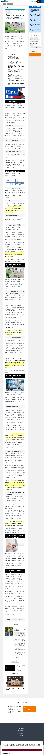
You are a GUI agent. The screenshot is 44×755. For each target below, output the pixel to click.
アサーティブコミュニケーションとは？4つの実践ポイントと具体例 (36, 19)
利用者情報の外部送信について (22, 733)
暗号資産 (36, 41)
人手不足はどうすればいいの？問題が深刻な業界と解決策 (35, 10)
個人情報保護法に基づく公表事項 (22, 730)
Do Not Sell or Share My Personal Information (22, 750)
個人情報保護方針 (22, 728)
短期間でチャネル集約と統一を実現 (15, 76)
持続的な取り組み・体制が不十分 (14, 58)
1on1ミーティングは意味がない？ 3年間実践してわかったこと (36, 29)
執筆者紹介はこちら (35, 51)
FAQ (16, 619)
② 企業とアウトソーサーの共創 (14, 62)
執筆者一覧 (15, 661)
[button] (7, 683)
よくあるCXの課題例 (12, 54)
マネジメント (32, 41)
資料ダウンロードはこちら (35, 54)
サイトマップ (22, 735)
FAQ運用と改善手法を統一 (13, 75)
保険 (33, 43)
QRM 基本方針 (22, 725)
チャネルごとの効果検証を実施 (14, 71)
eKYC (31, 43)
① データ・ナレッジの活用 (13, 61)
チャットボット (8, 12)
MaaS (36, 43)
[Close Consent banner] (42, 742)
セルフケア (37, 39)
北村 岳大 (16, 627)
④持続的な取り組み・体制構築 (14, 65)
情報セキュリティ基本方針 (22, 726)
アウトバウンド (32, 39)
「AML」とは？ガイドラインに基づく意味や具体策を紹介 (36, 24)
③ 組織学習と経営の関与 (13, 63)
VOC (14, 619)
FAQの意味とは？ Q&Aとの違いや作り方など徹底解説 (36, 15)
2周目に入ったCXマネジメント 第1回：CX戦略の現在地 (14, 689)
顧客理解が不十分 (11, 56)
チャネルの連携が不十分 (13, 57)
